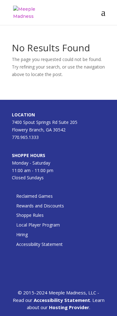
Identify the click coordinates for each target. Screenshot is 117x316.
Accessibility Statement (39, 244)
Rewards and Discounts (40, 206)
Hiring (22, 234)
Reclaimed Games (34, 196)
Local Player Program (38, 225)
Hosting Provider (69, 307)
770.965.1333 (25, 137)
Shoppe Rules (30, 215)
